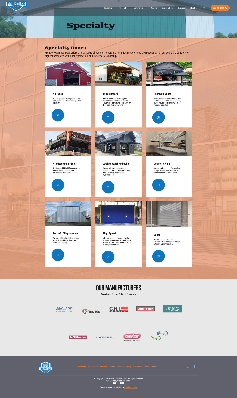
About (192, 8)
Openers (154, 8)
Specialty (123, 8)
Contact (154, 366)
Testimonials (138, 366)
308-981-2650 (218, 8)
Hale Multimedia (130, 387)
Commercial (138, 8)
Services (181, 8)
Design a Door (167, 8)
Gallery (128, 366)
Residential (108, 8)
